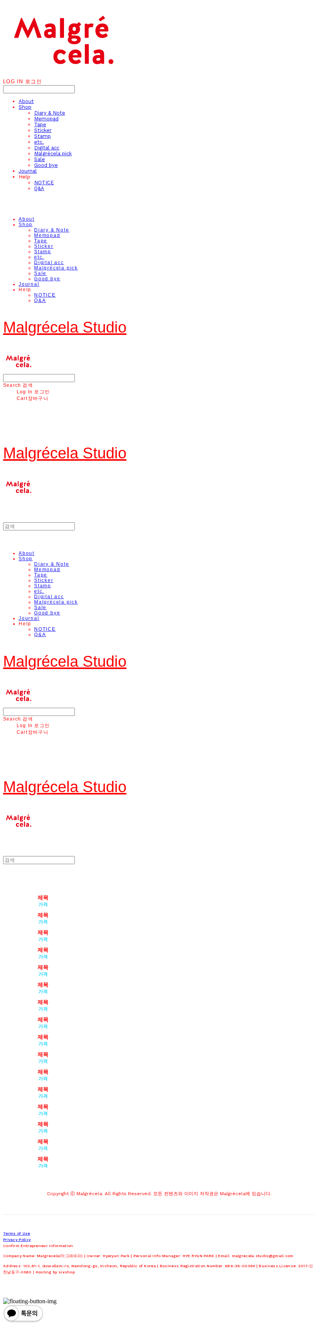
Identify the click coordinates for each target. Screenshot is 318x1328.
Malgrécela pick (53, 153)
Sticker (43, 130)
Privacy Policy (17, 1239)
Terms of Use (16, 1233)
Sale (39, 159)
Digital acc (46, 148)
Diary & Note (49, 113)
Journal (28, 171)
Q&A (39, 188)
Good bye (46, 165)
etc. (39, 142)
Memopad (46, 119)
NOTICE (44, 182)
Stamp (42, 136)
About (26, 101)
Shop (25, 107)
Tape (40, 124)
